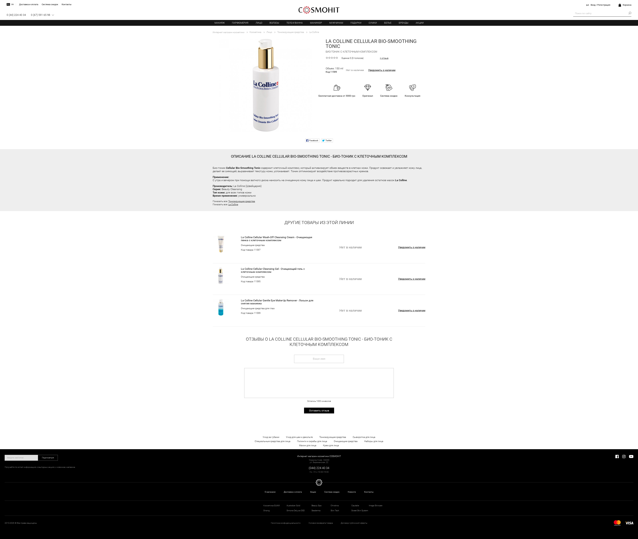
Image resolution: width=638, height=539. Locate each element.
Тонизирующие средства (241, 201)
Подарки (355, 22)
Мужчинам (336, 22)
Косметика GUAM (271, 505)
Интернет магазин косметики (228, 32)
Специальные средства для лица (272, 441)
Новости (352, 492)
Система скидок (331, 492)
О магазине (270, 492)
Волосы (274, 22)
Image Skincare (375, 505)
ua (12, 4)
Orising (266, 510)
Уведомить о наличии (381, 70)
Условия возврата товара (321, 523)
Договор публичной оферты (354, 523)
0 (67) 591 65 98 (40, 14)
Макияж (219, 22)
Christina (335, 505)
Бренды (403, 22)
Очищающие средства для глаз (257, 308)
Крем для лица (331, 445)
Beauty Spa (316, 505)
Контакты (368, 492)
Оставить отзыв (319, 410)
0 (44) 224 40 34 (16, 14)
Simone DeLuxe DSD (296, 510)
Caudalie (355, 505)
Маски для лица (307, 445)
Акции (420, 22)
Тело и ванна (294, 22)
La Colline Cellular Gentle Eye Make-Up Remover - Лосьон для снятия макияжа (277, 302)
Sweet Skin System (359, 510)
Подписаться (48, 458)
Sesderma (316, 510)
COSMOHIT (319, 10)
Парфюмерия (240, 22)
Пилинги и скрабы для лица (312, 441)
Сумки (373, 22)
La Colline (233, 204)
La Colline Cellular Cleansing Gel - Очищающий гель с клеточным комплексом (273, 270)
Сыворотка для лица (364, 437)
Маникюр (316, 22)
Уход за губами (271, 437)
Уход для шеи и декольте (299, 437)
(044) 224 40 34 (319, 468)
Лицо (259, 22)
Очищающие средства (253, 245)
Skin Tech (335, 510)
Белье (387, 22)
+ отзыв (384, 58)
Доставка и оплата (293, 492)
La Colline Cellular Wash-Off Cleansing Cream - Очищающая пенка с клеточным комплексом (276, 239)
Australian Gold (293, 505)
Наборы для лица (373, 441)
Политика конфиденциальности (286, 523)
